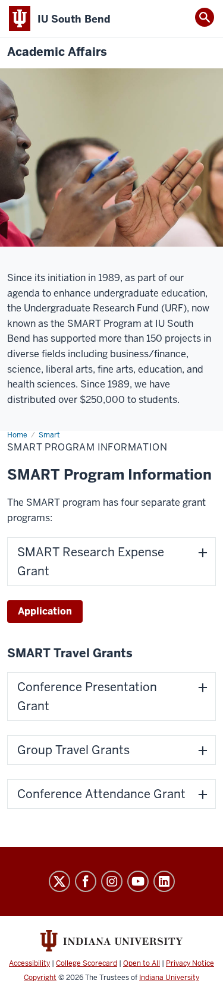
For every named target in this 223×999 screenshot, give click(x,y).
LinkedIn (164, 881)
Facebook (85, 881)
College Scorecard (86, 963)
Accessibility (29, 963)
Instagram (112, 881)
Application (45, 611)
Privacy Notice (190, 963)
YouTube (138, 881)
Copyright (40, 977)
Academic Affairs (57, 52)
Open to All (141, 963)
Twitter (59, 881)
